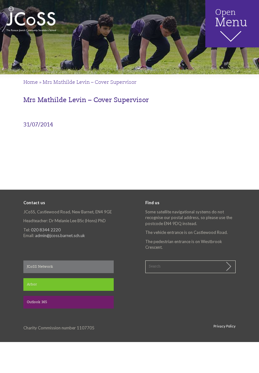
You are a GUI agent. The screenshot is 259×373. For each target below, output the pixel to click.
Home (30, 82)
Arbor (32, 284)
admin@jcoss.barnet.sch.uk (60, 235)
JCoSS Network (40, 267)
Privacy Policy (225, 326)
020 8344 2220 (46, 229)
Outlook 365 (37, 302)
